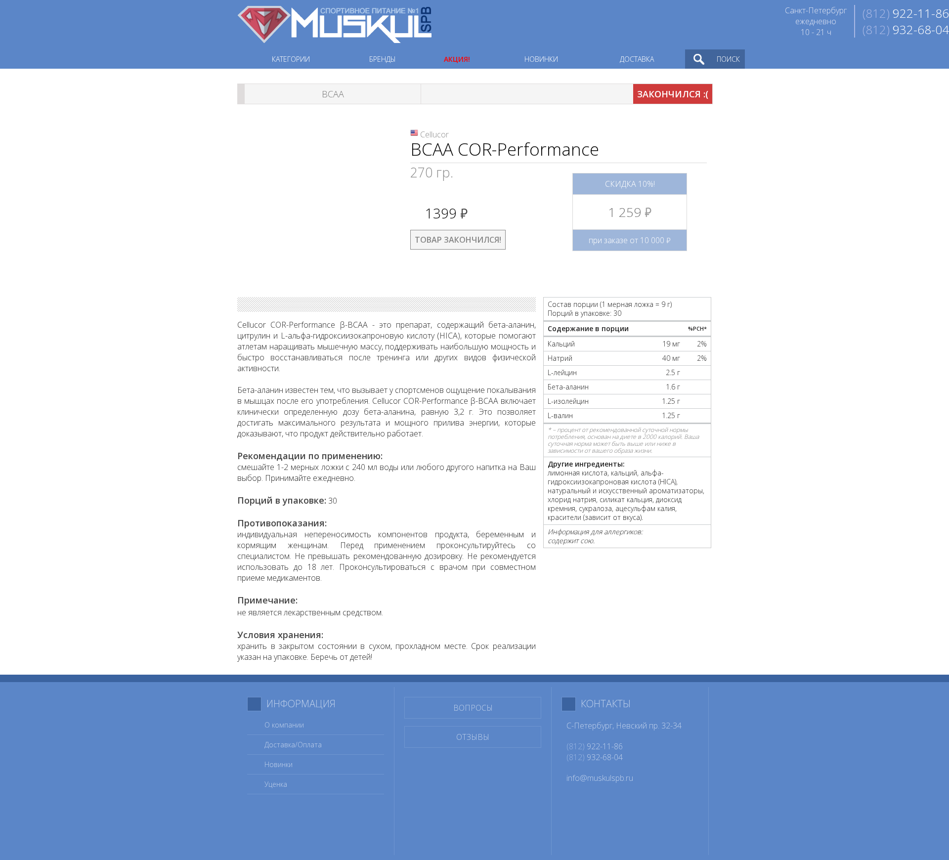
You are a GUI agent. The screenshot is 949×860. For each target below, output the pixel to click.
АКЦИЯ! (457, 59)
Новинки (278, 764)
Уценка (275, 784)
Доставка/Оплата (293, 744)
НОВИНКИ (541, 59)
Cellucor (434, 134)
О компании (284, 725)
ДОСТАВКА (637, 59)
